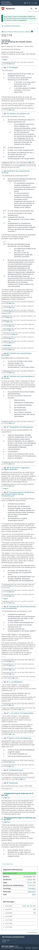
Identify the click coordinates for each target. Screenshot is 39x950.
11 (15, 231)
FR (27, 3)
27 (8, 606)
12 (4, 241)
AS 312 (21, 779)
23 (14, 495)
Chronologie (31, 888)
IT (30, 3)
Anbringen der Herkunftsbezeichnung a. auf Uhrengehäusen (18, 607)
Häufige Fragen (6, 940)
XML (28, 906)
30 (29, 653)
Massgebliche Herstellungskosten (21, 427)
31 (5, 656)
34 (8, 712)
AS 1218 (10, 669)
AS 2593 (10, 63)
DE (25, 3)
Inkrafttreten (13, 783)
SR (4, 59)
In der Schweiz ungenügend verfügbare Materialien (15, 468)
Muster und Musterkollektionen (20, 738)
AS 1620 (10, 661)
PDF (31, 906)
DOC (34, 906)
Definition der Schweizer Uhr (20, 114)
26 (22, 531)
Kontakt (4, 941)
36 (12, 746)
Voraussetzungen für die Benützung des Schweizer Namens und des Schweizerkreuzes (17, 494)
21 (33, 473)
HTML (24, 906)
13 (6, 244)
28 (35, 630)
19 (8, 426)
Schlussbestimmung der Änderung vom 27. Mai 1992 (17, 794)
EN (35, 3)
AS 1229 (30, 162)
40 (10, 819)
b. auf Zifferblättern (16, 682)
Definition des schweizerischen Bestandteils (16, 354)
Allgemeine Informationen (10, 26)
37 (8, 769)
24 (23, 520)
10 (4, 222)
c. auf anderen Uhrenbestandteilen (21, 713)
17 (9, 352)
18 (9, 375)
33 (14, 690)
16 (24, 298)
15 (12, 291)
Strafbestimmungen (16, 770)
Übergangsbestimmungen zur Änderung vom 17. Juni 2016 (18, 818)
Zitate (33, 894)
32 (8, 681)
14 (4, 275)
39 (8, 794)
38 (8, 782)
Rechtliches (28, 947)
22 (8, 491)
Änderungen (31, 891)
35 (8, 737)
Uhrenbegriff (13, 67)
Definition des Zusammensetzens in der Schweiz (18, 377)
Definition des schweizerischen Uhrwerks (15, 172)
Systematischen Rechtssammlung (22, 18)
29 (17, 639)
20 (9, 467)
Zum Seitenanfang (7, 864)
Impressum (35, 947)
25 (30, 525)
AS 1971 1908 (31, 882)
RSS (16, 946)
